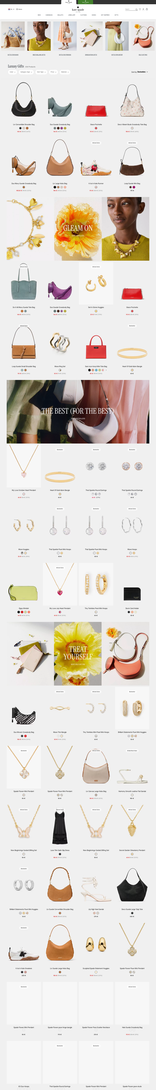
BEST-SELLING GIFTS (39, 55)
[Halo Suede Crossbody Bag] (132, 1003)
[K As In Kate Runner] (96, 159)
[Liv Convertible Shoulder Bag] (24, 100)
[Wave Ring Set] (60, 342)
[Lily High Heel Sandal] (96, 885)
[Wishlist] (140, 9)
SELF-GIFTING (143, 55)
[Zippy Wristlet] (24, 584)
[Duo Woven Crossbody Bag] (24, 708)
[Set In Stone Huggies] (96, 283)
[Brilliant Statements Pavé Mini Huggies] (132, 708)
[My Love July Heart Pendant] (60, 584)
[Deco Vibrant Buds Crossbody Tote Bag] (132, 100)
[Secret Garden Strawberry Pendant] (132, 826)
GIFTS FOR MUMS (13, 55)
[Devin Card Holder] (132, 584)
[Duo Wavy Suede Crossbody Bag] (24, 159)
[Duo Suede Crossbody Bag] (60, 100)
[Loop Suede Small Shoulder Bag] (24, 342)
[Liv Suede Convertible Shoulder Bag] (60, 885)
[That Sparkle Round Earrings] (96, 466)
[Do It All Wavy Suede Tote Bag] (24, 283)
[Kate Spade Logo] (78, 9)
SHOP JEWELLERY (78, 235)
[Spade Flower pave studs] (132, 1062)
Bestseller (132, 326)
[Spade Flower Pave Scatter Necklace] (96, 1003)
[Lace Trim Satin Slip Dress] (60, 826)
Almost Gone (96, 143)
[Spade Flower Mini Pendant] (24, 767)
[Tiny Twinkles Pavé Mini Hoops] (96, 584)
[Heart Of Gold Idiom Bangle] (132, 342)
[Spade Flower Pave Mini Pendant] (60, 767)
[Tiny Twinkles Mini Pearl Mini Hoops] (96, 708)
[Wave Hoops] (132, 525)
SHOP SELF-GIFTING (78, 664)
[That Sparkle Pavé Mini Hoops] (60, 525)
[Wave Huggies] (24, 525)
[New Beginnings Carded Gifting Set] (24, 826)
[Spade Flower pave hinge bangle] (60, 1003)
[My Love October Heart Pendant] (24, 466)
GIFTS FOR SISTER (116, 55)
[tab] (68, 2)
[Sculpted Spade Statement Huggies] (96, 944)
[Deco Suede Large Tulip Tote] (132, 885)
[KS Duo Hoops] (24, 1062)
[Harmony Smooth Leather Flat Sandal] (132, 767)
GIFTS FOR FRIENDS (65, 55)
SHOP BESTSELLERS (78, 418)
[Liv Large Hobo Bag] (60, 159)
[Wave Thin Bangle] (60, 708)
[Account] (143, 9)
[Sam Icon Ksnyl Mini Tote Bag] (96, 342)
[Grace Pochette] (96, 100)
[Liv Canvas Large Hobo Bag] (96, 767)
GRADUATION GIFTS (91, 55)
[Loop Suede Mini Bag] (132, 159)
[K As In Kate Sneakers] (24, 944)
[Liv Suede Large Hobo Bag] (60, 944)
